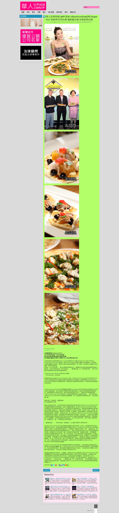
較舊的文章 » (96, 470)
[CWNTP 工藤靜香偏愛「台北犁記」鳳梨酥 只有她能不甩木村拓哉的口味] (74, 480)
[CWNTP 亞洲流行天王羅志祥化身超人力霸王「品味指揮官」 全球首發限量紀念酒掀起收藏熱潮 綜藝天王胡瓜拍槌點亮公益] (47, 488)
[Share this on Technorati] (68, 465)
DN (44, 16)
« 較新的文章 (46, 470)
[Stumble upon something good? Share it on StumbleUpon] (58, 465)
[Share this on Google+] (56, 465)
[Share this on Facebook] (51, 465)
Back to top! (95, 506)
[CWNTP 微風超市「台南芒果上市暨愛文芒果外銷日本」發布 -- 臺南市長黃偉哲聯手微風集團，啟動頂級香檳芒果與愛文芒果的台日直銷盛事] (74, 496)
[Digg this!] (60, 465)
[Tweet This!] (53, 465)
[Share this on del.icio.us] (62, 465)
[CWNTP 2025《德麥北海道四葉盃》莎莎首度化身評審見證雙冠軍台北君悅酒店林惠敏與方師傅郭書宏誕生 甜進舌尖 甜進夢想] (47, 480)
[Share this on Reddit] (66, 465)
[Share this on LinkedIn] (64, 465)
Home (47, 22)
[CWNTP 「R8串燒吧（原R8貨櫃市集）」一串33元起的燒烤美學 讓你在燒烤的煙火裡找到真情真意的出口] (74, 488)
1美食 (50, 22)
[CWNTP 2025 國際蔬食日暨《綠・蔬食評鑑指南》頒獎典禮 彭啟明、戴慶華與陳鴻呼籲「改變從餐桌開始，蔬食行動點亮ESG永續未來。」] (47, 496)
